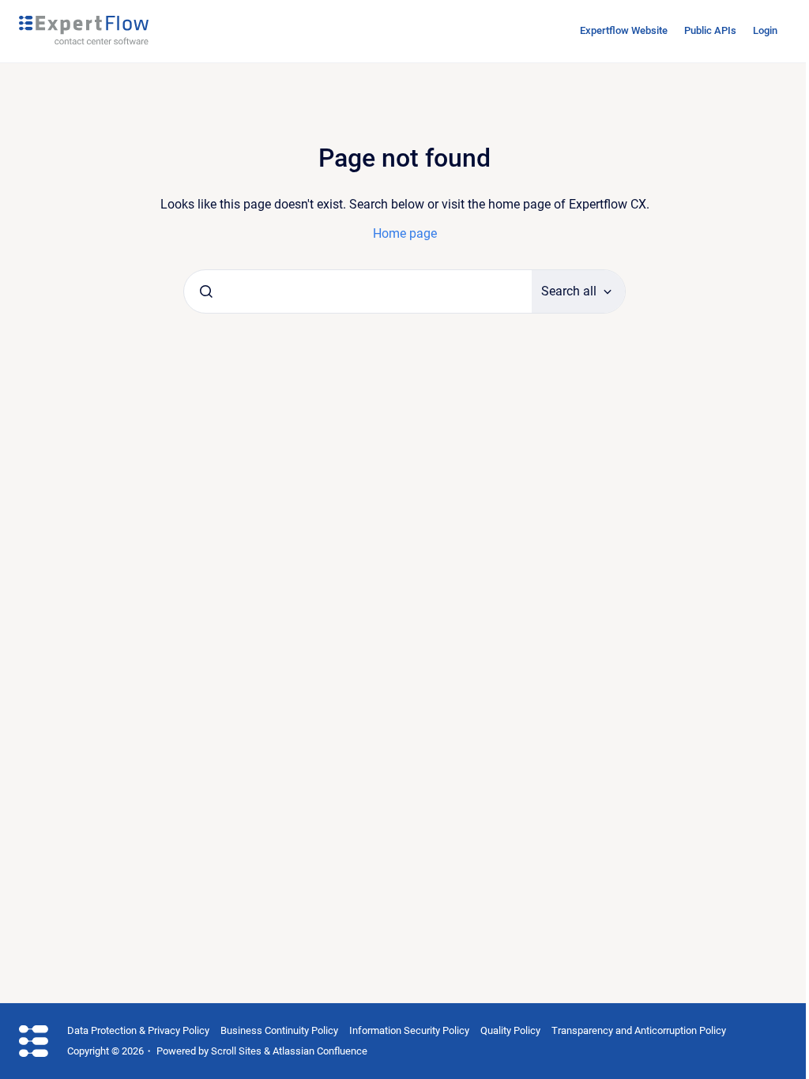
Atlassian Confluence (320, 1051)
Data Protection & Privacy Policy (138, 1030)
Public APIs (710, 30)
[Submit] (206, 291)
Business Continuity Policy (279, 1030)
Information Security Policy (409, 1030)
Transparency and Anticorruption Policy (638, 1030)
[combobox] (358, 291)
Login (765, 30)
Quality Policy (510, 1030)
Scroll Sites (236, 1051)
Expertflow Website (624, 30)
